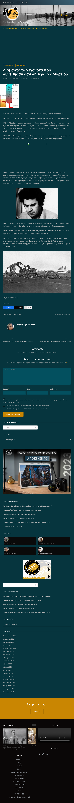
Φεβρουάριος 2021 (9, 648)
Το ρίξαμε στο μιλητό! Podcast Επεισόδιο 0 (18, 518)
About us (19, 760)
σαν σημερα (17, 314)
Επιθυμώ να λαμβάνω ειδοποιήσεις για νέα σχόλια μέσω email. (27, 406)
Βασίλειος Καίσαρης (25, 325)
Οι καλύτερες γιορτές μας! (12, 526)
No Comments (34, 78)
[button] (21, 329)
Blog (19, 763)
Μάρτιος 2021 (7, 645)
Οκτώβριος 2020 (8, 661)
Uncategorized (8, 65)
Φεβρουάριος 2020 (9, 679)
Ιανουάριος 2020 (9, 683)
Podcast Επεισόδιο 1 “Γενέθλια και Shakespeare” (20, 514)
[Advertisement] (37, 43)
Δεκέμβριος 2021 (9, 642)
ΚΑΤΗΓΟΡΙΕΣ (19, 794)
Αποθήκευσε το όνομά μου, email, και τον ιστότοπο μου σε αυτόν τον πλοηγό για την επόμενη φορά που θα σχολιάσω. (35, 401)
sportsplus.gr (19, 778)
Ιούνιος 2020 (7, 667)
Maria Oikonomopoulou (19, 772)
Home (19, 769)
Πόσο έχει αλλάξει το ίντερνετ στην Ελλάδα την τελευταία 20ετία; (26, 522)
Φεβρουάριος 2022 (9, 636)
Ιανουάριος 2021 (8, 651)
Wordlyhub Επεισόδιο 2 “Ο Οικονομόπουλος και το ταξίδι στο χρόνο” (27, 506)
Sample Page (19, 775)
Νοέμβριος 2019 (8, 689)
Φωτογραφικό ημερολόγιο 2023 (19, 797)
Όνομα (6, 389)
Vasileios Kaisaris (19, 781)
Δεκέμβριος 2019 (9, 686)
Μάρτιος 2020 (8, 676)
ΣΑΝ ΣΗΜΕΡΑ (20, 65)
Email (29, 389)
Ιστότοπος (53, 389)
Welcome (19, 791)
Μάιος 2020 (7, 670)
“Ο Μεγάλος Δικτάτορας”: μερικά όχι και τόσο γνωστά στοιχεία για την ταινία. (14, 747)
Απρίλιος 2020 (8, 673)
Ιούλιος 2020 (7, 664)
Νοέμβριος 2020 (8, 658)
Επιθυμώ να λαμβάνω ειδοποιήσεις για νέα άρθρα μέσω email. (27, 409)
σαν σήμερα (7, 314)
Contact (19, 766)
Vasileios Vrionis (19, 784)
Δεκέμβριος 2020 (9, 654)
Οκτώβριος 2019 (8, 692)
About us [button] (37, 712)
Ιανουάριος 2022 (9, 639)
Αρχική (5, 28)
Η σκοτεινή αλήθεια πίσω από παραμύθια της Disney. (22, 510)
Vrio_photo (19, 788)
